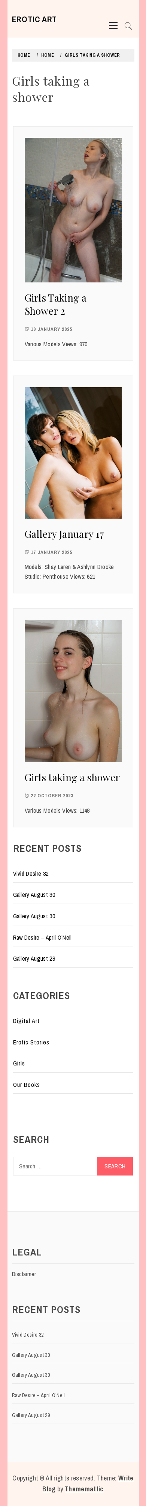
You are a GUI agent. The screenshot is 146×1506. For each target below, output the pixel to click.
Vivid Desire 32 (31, 873)
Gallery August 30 (34, 894)
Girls (19, 1063)
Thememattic (84, 1489)
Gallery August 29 (34, 958)
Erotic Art (34, 19)
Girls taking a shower (72, 777)
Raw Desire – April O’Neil (42, 937)
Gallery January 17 (64, 533)
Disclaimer (24, 1274)
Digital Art (26, 1021)
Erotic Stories (31, 1042)
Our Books (26, 1084)
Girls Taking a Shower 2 (55, 304)
